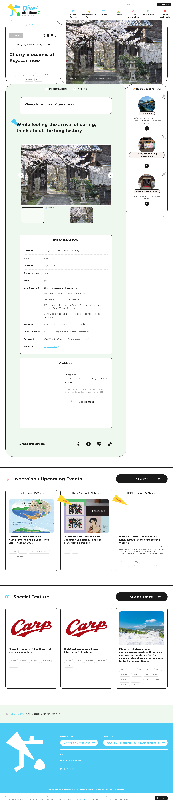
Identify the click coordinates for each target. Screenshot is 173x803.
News (127, 4)
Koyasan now (50, 346)
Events (38, 25)
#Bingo (38, 79)
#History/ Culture (44, 75)
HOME (31, 25)
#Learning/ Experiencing (25, 75)
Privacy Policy (81, 799)
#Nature (29, 79)
